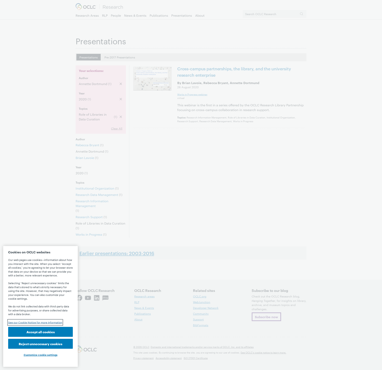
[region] (40, 306)
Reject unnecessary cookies (40, 343)
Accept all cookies (40, 331)
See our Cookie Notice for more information (35, 322)
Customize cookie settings (40, 354)
